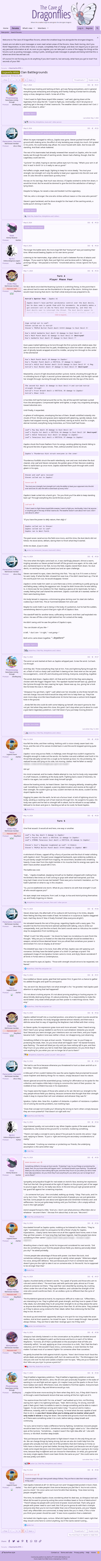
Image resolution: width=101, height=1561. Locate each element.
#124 (96, 246)
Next (30, 80)
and (35, 1116)
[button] (34, 28)
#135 (96, 1157)
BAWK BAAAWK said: (32, 1162)
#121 (96, 85)
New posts (5, 32)
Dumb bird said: (31, 1475)
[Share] (92, 85)
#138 (96, 1332)
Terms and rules (66, 1552)
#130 (96, 909)
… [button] (13, 80)
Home (5, 28)
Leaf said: (28, 504)
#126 (96, 557)
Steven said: (29, 482)
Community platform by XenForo (50, 1557)
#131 (96, 975)
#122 (96, 128)
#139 (96, 1373)
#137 (96, 1277)
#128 (96, 739)
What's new (27, 28)
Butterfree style (9, 1552)
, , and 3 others (43, 216)
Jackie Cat (6, 76)
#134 (96, 1122)
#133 (96, 1061)
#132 (96, 1013)
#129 (96, 816)
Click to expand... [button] (61, 315)
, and (39, 969)
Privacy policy (79, 1552)
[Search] (97, 28)
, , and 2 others (44, 550)
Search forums (16, 32)
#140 (96, 1470)
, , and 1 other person (45, 122)
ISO (89, 85)
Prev (5, 80)
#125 (96, 271)
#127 (96, 657)
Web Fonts (48, 1559)
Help (87, 1552)
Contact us (55, 1552)
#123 (96, 223)
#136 (96, 1223)
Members (42, 28)
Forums (15, 28)
